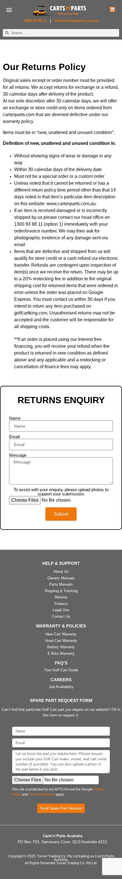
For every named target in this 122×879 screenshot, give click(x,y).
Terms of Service (41, 794)
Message (17, 455)
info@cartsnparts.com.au (76, 20)
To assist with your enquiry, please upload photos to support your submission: (61, 491)
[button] (9, 10)
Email (14, 437)
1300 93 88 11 (36, 20)
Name (14, 418)
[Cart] (112, 9)
